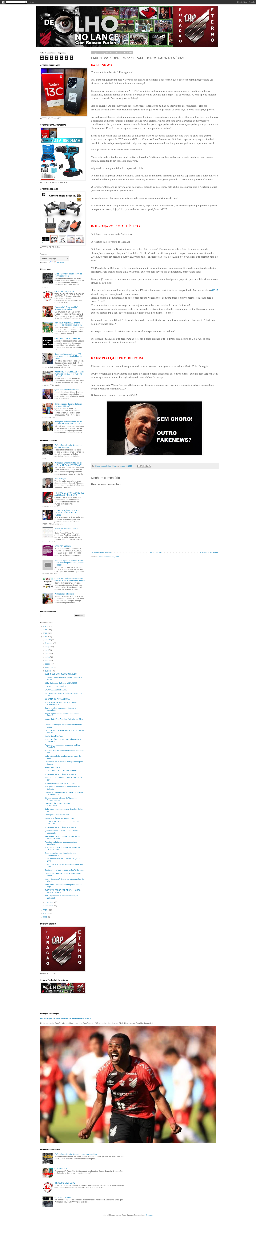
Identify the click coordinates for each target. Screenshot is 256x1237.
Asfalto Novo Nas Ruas (54, 736)
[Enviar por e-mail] (138, 466)
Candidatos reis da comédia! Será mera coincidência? (68, 405)
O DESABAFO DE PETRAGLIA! (67, 338)
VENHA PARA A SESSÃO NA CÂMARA (60, 774)
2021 (45, 917)
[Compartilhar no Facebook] (146, 466)
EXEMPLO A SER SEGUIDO (56, 690)
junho (47, 657)
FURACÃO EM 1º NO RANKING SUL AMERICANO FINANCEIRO (69, 494)
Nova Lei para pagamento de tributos (60, 783)
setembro (49, 667)
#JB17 (214, 290)
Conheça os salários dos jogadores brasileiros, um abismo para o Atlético (70, 579)
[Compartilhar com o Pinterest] (149, 466)
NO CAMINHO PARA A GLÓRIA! (57, 699)
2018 (45, 637)
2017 (45, 633)
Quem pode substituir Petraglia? (67, 390)
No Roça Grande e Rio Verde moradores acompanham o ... (61, 703)
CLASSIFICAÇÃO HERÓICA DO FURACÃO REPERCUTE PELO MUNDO (67, 513)
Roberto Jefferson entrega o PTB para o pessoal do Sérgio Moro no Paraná (68, 356)
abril (47, 650)
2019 (45, 910)
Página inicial (155, 552)
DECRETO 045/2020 (63, 546)
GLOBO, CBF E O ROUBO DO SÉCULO (61, 674)
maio (47, 654)
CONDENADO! (61, 1169)
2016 (45, 630)
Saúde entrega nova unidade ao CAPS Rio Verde (64, 870)
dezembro (49, 906)
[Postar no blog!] (141, 466)
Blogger (149, 1215)
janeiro (48, 640)
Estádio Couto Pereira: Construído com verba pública (68, 275)
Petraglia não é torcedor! (64, 594)
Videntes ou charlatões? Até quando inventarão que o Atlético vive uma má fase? (69, 374)
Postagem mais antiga (209, 552)
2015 (45, 626)
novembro (49, 902)
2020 (45, 914)
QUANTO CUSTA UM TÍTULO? (57, 686)
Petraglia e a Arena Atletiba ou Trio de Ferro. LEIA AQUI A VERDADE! (68, 423)
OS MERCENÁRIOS (63, 1197)
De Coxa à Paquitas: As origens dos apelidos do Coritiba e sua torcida (69, 324)
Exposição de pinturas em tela (57, 815)
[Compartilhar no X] (144, 466)
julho (47, 661)
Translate (60, 262)
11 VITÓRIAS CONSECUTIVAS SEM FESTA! (62, 771)
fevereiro (49, 643)
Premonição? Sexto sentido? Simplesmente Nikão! (66, 308)
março (48, 647)
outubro (48, 671)
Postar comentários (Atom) (108, 557)
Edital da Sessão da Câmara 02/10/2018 (61, 683)
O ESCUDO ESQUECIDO (65, 292)
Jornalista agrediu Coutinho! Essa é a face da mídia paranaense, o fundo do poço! (69, 563)
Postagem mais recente (101, 552)
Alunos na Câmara (52, 767)
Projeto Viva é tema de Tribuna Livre (59, 818)
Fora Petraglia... (61, 479)
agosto (48, 664)
